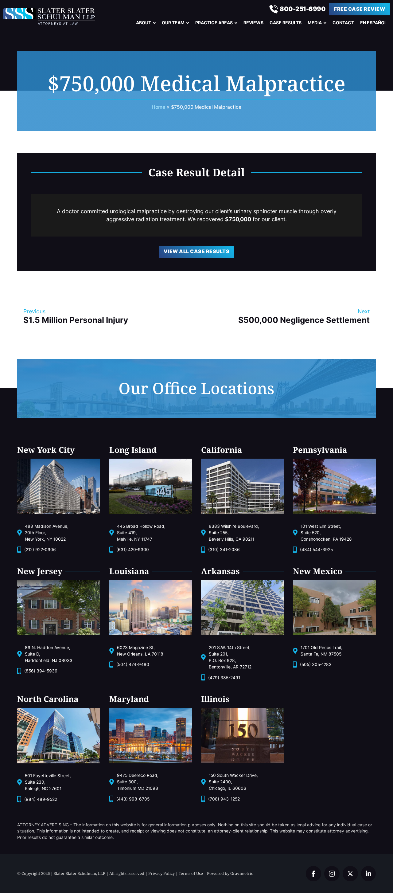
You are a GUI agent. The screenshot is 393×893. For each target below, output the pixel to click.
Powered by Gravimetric (230, 873)
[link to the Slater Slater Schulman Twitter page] (313, 873)
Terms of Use (191, 873)
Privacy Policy (161, 873)
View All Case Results (197, 251)
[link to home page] (51, 16)
